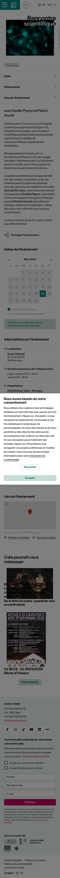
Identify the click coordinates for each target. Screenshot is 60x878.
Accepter (30, 478)
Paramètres (30, 467)
